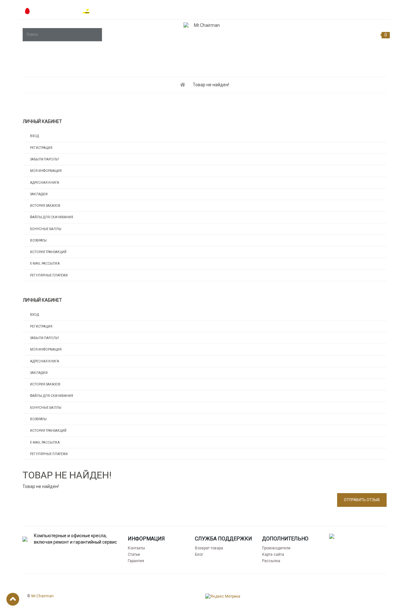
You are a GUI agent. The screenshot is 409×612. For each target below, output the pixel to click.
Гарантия (136, 561)
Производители (276, 548)
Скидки (378, 10)
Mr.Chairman (42, 596)
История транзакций (48, 252)
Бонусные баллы (45, 229)
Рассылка (271, 561)
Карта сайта (273, 554)
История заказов (45, 205)
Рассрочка (284, 10)
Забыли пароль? (44, 159)
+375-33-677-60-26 (112, 11)
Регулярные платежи (49, 275)
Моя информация (46, 171)
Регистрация (41, 148)
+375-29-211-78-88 (54, 11)
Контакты (136, 548)
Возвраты (38, 240)
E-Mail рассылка (45, 263)
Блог (199, 554)
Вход (34, 136)
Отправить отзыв (362, 500)
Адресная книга (44, 182)
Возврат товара (209, 548)
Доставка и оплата (332, 10)
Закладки (39, 194)
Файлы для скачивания (51, 217)
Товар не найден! (211, 84)
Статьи (134, 554)
